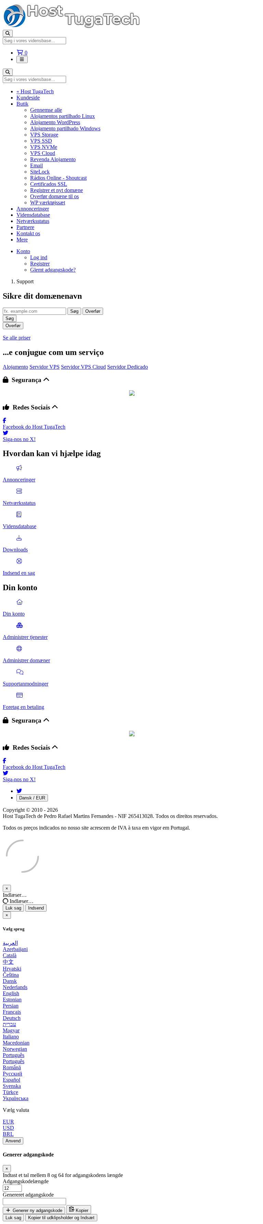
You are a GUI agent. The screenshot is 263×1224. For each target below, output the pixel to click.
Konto (23, 251)
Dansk (10, 981)
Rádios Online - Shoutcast (58, 178)
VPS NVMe (43, 147)
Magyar (11, 1030)
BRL (8, 1134)
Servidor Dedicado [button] (127, 367)
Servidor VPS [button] (44, 367)
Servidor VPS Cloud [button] (83, 367)
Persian (10, 1006)
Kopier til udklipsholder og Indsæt (61, 1217)
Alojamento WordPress (55, 122)
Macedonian (16, 1043)
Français (12, 1012)
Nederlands (15, 987)
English (11, 993)
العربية (10, 943)
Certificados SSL (48, 184)
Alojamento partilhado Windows (65, 128)
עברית (9, 1024)
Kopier (81, 1210)
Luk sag (13, 908)
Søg (74, 311)
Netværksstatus (32, 221)
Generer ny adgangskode (36, 1210)
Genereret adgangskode (28, 1195)
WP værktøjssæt (47, 202)
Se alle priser (16, 338)
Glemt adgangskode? (53, 270)
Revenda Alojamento (53, 159)
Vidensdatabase (33, 215)
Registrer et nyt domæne (56, 190)
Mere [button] (22, 239)
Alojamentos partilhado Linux (62, 116)
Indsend (36, 908)
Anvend (13, 1140)
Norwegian (15, 1049)
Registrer (40, 263)
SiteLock (40, 172)
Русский (12, 1074)
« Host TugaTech (35, 91)
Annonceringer (32, 209)
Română (12, 1067)
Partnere (25, 227)
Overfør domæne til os (54, 196)
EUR (8, 1122)
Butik (22, 104)
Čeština (11, 975)
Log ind (38, 257)
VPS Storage (44, 135)
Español (11, 1080)
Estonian (12, 999)
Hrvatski (12, 969)
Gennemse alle (46, 110)
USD (8, 1128)
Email (36, 165)
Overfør (92, 311)
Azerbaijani (15, 949)
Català (9, 955)
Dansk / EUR (32, 797)
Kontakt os (28, 233)
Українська (15, 1098)
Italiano (11, 1036)
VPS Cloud (42, 153)
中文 (8, 962)
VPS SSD (41, 141)
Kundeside (28, 97)
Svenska (12, 1086)
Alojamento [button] (15, 367)
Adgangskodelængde (26, 1181)
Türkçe (10, 1092)
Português (13, 1055)
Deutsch (12, 1018)
